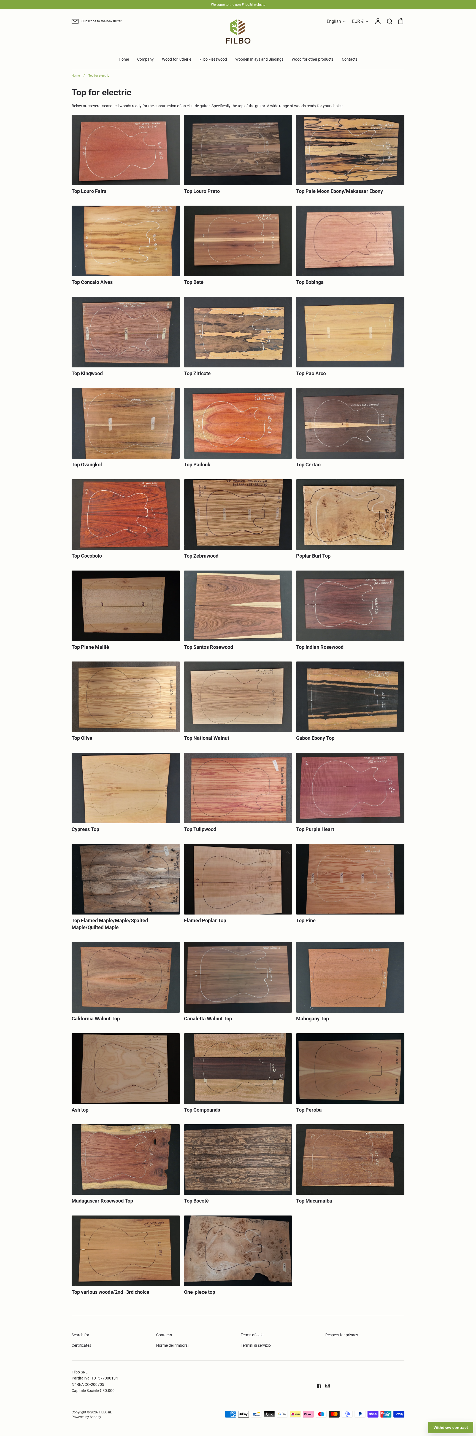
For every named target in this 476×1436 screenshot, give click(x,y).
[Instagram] (325, 1385)
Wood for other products (313, 59)
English (334, 21)
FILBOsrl (105, 1412)
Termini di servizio (256, 1345)
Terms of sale (252, 1335)
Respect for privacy (341, 1335)
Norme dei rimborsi (172, 1345)
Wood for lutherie (176, 59)
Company (145, 59)
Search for (80, 1335)
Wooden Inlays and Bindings (259, 59)
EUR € (358, 21)
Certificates (81, 1345)
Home (124, 59)
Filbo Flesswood (213, 59)
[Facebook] (317, 1385)
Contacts (350, 59)
